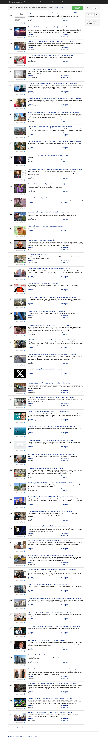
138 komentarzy (65, 147)
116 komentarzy (65, 446)
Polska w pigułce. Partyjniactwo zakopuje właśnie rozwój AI (46, 311)
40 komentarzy (64, 247)
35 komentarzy (64, 632)
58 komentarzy (64, 202)
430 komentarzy (65, 60)
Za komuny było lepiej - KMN (37, 254)
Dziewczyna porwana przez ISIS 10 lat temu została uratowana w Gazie (50, 440)
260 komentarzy (65, 91)
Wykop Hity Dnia (13, 736)
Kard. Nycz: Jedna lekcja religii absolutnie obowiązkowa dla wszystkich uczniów (53, 454)
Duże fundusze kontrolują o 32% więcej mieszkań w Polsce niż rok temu (50, 127)
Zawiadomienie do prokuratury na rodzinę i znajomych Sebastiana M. (49, 27)
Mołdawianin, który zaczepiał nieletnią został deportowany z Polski (49, 268)
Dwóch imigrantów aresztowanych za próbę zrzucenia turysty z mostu (50, 483)
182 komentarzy (65, 218)
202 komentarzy (65, 260)
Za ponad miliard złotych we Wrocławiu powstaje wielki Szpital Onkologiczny (52, 297)
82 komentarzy (64, 604)
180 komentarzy (65, 504)
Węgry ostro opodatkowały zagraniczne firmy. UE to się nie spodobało (50, 325)
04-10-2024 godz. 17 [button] (31, 2)
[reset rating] (16, 23)
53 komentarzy (64, 577)
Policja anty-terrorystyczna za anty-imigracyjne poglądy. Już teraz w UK (50, 540)
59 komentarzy (64, 177)
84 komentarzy (64, 347)
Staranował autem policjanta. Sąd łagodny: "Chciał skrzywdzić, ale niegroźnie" (52, 569)
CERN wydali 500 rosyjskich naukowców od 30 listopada (45, 468)
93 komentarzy (64, 590)
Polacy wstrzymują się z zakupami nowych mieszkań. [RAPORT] (48, 584)
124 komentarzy (65, 519)
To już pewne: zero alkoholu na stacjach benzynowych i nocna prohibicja (50, 55)
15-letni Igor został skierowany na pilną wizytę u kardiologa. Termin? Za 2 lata (52, 83)
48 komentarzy (64, 362)
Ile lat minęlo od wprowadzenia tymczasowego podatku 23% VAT (48, 155)
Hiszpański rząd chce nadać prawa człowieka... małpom (45, 226)
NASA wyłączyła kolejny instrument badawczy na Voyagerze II (47, 526)
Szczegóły (30, 19)
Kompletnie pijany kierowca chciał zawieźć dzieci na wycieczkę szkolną (50, 555)
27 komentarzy (64, 618)
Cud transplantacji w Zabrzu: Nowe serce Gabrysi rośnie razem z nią (49, 612)
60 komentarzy (64, 432)
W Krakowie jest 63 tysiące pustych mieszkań (42, 69)
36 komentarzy (64, 661)
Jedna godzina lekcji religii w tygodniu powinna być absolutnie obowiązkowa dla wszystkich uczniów (52, 456)
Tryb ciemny (56, 2)
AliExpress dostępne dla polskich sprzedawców (43, 283)
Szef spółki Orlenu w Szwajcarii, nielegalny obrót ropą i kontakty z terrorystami (52, 683)
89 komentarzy (64, 230)
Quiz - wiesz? (31, 157)
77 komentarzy (64, 159)
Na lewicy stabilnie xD (33, 228)
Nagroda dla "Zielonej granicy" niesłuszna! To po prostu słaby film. (48, 411)
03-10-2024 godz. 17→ (77, 727)
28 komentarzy (64, 419)
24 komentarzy (64, 373)
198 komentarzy (65, 47)
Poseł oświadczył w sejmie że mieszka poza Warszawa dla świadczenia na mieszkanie (55, 169)
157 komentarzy (65, 648)
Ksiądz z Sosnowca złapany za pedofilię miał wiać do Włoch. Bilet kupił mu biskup (53, 112)
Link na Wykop (64, 20)
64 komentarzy (64, 190)
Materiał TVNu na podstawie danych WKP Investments (45, 369)
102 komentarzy (65, 34)
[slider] (20, 23)
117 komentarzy (65, 303)
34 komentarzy (64, 705)
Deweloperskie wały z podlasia (37, 655)
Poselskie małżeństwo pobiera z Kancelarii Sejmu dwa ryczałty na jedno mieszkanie (54, 98)
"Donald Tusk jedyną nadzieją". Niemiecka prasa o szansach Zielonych (50, 712)
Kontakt (65, 2)
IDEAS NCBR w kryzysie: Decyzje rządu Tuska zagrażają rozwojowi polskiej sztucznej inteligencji (52, 313)
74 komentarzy (64, 562)
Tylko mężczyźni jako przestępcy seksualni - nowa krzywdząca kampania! (51, 41)
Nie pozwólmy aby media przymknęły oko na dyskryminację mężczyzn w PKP (52, 13)
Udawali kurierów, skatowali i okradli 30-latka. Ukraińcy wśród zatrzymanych (52, 340)
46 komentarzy (64, 276)
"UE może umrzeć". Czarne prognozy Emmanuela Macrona (46, 640)
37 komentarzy (64, 390)
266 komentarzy (65, 458)
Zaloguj (96, 2)
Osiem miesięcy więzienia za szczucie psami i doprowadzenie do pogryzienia (52, 354)
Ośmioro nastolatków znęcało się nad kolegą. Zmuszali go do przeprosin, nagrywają (54, 141)
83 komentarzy (64, 315)
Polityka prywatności (25, 736)
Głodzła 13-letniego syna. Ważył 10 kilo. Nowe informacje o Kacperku (50, 212)
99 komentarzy (64, 104)
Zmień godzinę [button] (45, 2)
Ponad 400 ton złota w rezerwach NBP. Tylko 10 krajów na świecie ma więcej (52, 497)
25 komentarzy (64, 488)
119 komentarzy (65, 289)
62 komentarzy (64, 676)
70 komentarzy (64, 134)
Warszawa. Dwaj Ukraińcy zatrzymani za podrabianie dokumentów (49, 383)
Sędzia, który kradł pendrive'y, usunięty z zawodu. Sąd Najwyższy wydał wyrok (52, 184)
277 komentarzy (65, 75)
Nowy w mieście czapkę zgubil (37, 198)
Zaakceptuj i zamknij (77, 8)
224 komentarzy (65, 403)
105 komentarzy (65, 19)
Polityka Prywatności (58, 7)
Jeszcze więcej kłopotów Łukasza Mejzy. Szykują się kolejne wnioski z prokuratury (54, 626)
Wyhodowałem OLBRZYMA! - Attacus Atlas (41, 240)
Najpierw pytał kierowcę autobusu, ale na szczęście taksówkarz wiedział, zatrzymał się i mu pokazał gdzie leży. (55, 200)
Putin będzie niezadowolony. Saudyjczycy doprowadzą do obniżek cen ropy (51, 426)
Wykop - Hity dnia (16, 2)
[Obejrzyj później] (24, 23)
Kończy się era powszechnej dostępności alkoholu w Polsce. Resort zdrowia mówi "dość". (50, 57)
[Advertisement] (92, 51)
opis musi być (31, 371)
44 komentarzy (64, 548)
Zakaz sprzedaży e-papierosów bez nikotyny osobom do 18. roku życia (50, 511)
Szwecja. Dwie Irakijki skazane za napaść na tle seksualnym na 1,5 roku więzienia (54, 669)
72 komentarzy (64, 475)
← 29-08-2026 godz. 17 (15, 727)
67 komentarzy (64, 119)
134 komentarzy (65, 533)
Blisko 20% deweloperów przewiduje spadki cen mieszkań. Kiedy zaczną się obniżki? (55, 598)
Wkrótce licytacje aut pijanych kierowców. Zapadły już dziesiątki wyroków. (51, 397)
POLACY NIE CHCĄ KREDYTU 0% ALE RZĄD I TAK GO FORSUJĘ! (50, 698)
